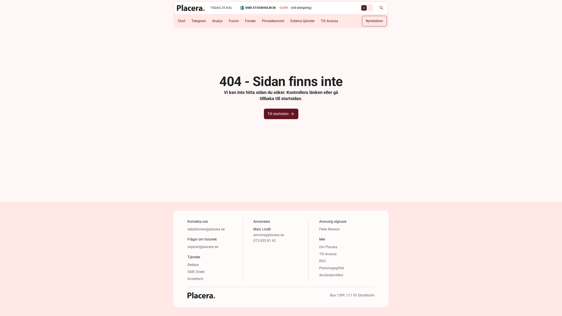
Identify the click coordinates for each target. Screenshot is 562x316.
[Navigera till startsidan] (191, 8)
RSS (322, 261)
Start (181, 21)
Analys (217, 21)
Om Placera (328, 247)
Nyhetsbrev (374, 21)
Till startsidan (278, 114)
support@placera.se (202, 247)
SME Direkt (196, 272)
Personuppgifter (331, 268)
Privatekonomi (273, 21)
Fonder (250, 21)
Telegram (198, 21)
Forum (234, 21)
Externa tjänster (302, 21)
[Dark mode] (364, 8)
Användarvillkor (331, 275)
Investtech (195, 279)
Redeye (193, 265)
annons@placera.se (268, 235)
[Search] (381, 8)
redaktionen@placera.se (206, 229)
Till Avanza (329, 21)
